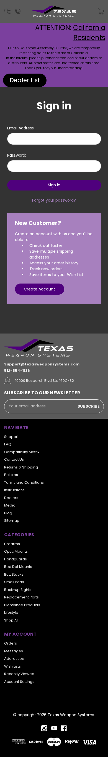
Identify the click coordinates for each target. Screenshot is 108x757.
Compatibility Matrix (21, 452)
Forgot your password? (54, 200)
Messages (13, 651)
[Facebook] (64, 728)
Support (11, 436)
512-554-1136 (17, 370)
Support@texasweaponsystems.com (41, 364)
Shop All (11, 620)
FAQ (7, 444)
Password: (16, 155)
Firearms (12, 544)
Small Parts (14, 582)
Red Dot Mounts (18, 566)
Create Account (39, 289)
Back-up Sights (17, 589)
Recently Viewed (19, 673)
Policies (11, 474)
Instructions (14, 490)
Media (10, 505)
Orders (10, 643)
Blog (8, 513)
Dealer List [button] (25, 80)
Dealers (11, 497)
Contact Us (14, 459)
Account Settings (19, 681)
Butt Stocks (14, 574)
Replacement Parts (21, 597)
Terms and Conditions (24, 482)
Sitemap (11, 520)
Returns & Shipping (21, 467)
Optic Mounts (16, 551)
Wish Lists (12, 666)
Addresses (14, 658)
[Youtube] (54, 728)
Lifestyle (11, 612)
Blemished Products (22, 605)
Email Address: (21, 128)
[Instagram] (44, 728)
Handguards (15, 559)
